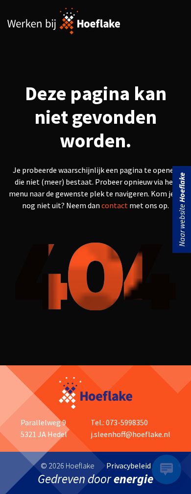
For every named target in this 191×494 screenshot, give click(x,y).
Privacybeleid (128, 465)
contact (114, 205)
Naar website (182, 209)
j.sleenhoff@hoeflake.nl (130, 434)
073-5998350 (127, 422)
